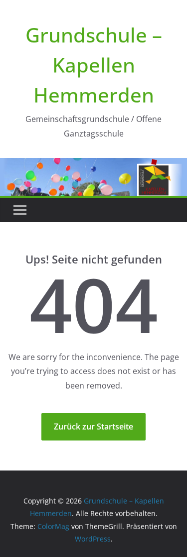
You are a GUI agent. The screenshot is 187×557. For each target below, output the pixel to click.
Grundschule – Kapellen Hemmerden (93, 64)
